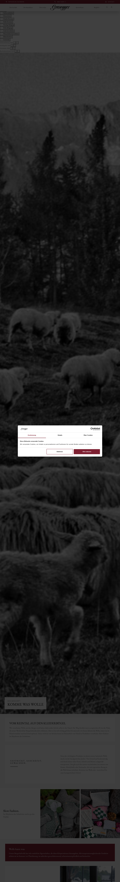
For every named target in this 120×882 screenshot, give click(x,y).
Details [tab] (60, 435)
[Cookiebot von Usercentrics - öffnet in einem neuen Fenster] (92, 429)
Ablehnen (60, 451)
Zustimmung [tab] (32, 435)
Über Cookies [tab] (88, 435)
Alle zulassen (86, 451)
